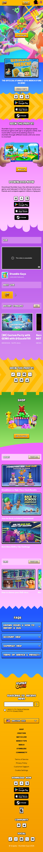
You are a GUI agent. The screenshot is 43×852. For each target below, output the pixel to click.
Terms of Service (23, 709)
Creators (21, 733)
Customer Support (21, 767)
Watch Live (21, 737)
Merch (21, 745)
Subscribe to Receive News (21, 697)
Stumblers (21, 748)
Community (21, 752)
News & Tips (21, 741)
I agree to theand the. (18, 710)
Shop (21, 729)
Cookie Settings (21, 770)
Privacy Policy (18, 711)
